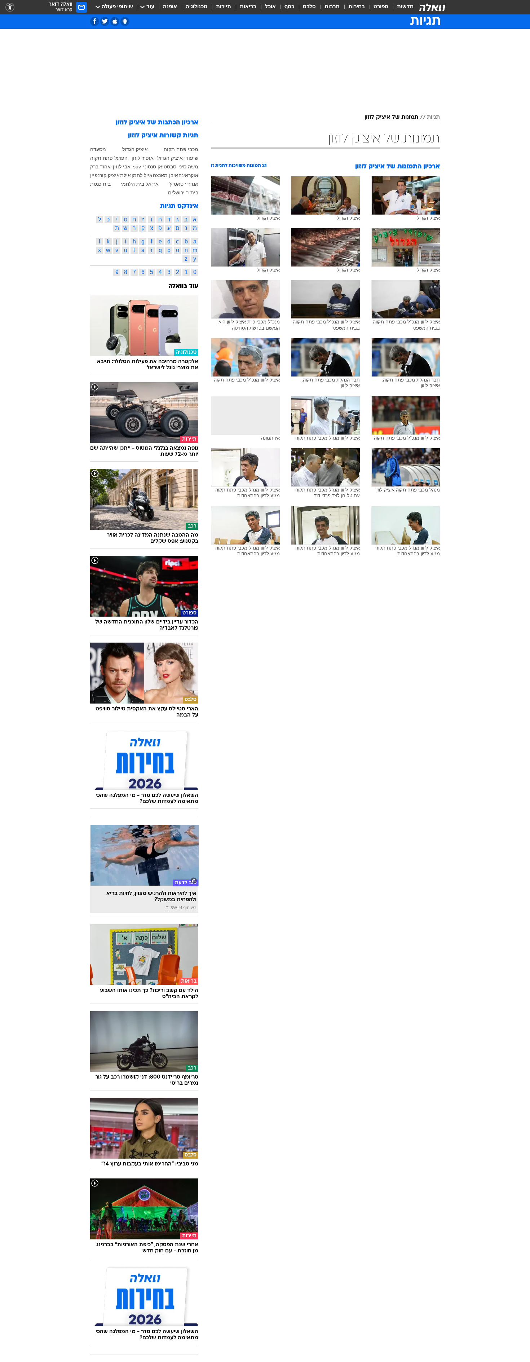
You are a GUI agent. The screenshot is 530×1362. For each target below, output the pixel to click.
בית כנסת (100, 184)
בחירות (356, 7)
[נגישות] (9, 7)
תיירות (223, 7)
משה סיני (188, 166)
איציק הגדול (135, 149)
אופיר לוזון (143, 158)
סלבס (309, 7)
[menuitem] (401, 7)
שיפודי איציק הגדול (177, 158)
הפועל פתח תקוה (109, 158)
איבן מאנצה (165, 175)
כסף (289, 7)
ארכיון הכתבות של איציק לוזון (157, 123)
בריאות (248, 7)
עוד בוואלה (183, 286)
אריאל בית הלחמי (140, 184)
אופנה (170, 7)
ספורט (381, 7)
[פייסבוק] (94, 21)
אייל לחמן (142, 175)
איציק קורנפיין (105, 175)
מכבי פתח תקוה (181, 149)
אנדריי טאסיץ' (183, 184)
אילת (125, 175)
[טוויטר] (104, 21)
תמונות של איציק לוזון (391, 117)
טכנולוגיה (196, 7)
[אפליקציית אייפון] (114, 21)
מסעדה (98, 149)
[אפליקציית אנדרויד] (124, 21)
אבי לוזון (122, 166)
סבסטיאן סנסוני (159, 166)
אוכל (270, 7)
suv (137, 166)
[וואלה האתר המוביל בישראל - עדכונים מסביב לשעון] (432, 7)
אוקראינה (188, 175)
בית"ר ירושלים (183, 192)
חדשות (405, 7)
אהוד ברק (100, 166)
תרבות (332, 7)
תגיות (433, 117)
